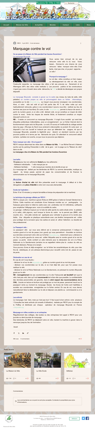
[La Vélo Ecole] (47, 360)
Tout (5, 30)
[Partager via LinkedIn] (23, 333)
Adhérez (69, 371)
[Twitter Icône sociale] (83, 418)
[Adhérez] (77, 360)
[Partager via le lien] (28, 333)
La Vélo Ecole (41, 371)
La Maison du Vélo (13, 371)
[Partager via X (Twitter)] (18, 333)
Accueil (12, 30)
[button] (6, 25)
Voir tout (88, 349)
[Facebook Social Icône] (87, 418)
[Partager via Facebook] (14, 333)
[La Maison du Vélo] (17, 360)
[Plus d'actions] (81, 43)
